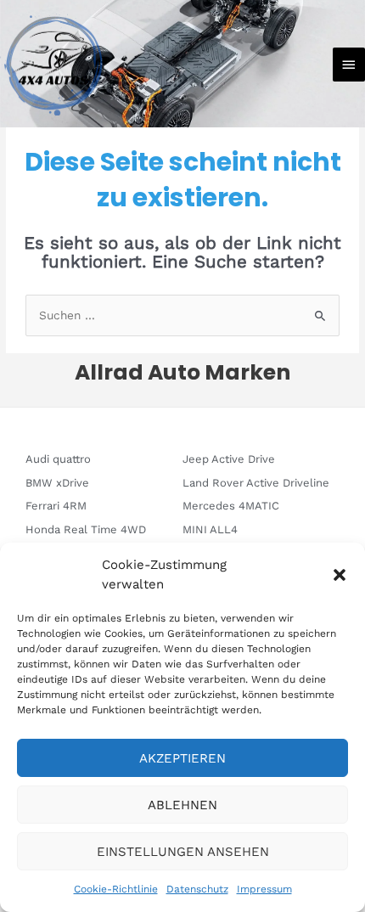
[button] (339, 574)
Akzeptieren (182, 758)
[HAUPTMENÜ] (349, 65)
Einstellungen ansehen (183, 851)
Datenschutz (197, 889)
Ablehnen (182, 805)
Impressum (264, 889)
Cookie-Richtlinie (116, 889)
